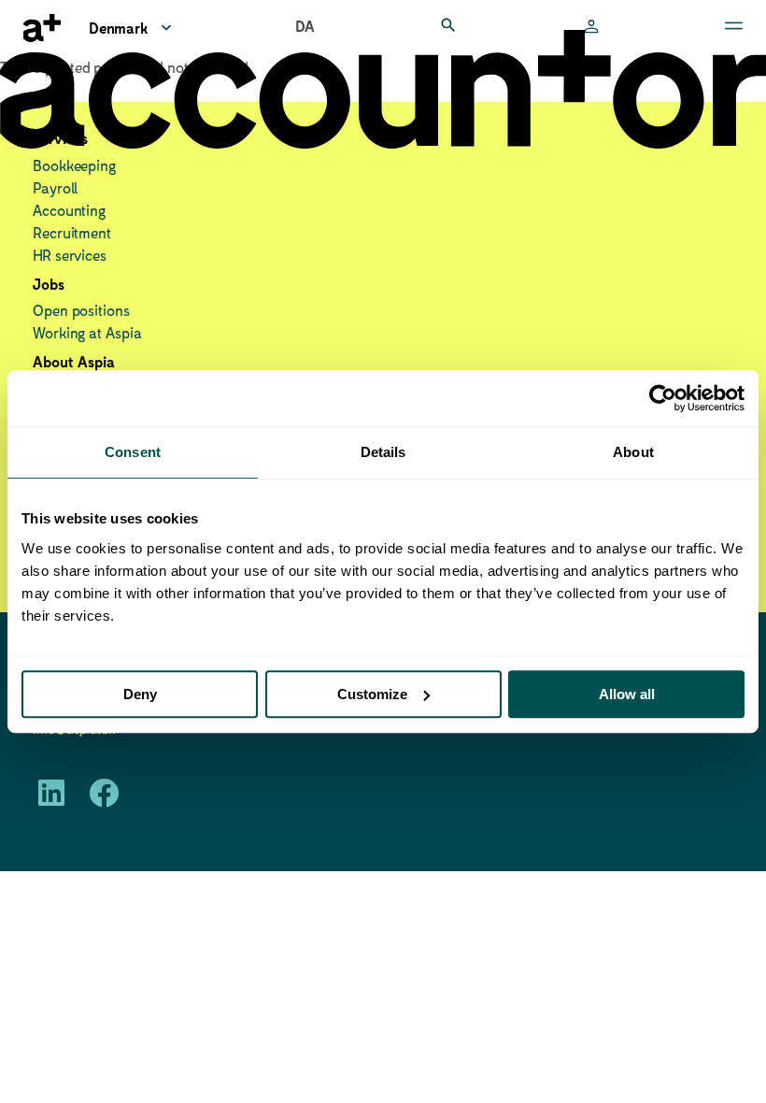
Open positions (81, 310)
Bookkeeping (74, 165)
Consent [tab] (133, 452)
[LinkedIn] (51, 798)
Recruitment (72, 232)
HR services (69, 255)
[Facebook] (104, 798)
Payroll (55, 187)
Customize (372, 694)
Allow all (627, 694)
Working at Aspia (87, 332)
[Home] (42, 28)
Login (591, 28)
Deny (140, 694)
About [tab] (633, 452)
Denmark (118, 27)
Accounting (69, 210)
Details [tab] (383, 452)
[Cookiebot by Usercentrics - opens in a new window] (663, 398)
